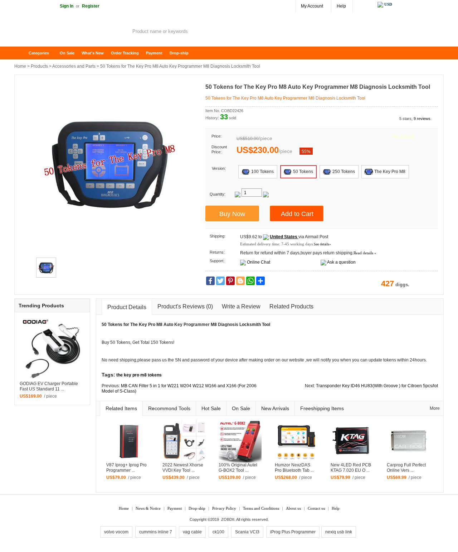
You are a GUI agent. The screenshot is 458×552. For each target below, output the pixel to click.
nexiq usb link (338, 531)
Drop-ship (179, 53)
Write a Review (241, 306)
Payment (154, 53)
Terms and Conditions (261, 508)
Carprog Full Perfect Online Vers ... (406, 467)
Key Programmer (192, 324)
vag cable (192, 531)
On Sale (67, 53)
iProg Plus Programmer (293, 531)
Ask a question (341, 262)
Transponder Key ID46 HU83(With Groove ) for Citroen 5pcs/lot (377, 385)
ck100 (218, 531)
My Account (312, 6)
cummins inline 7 (155, 531)
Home (23, 53)
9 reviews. (423, 118)
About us (293, 508)
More (435, 408)
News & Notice (148, 508)
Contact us (316, 508)
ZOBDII (227, 519)
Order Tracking (125, 53)
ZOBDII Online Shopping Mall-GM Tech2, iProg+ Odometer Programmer (71, 32)
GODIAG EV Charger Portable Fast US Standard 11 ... (49, 386)
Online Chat (258, 262)
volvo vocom (116, 531)
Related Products (291, 306)
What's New (93, 53)
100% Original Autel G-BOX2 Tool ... (238, 467)
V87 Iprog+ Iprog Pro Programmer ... (126, 467)
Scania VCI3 (247, 531)
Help (341, 6)
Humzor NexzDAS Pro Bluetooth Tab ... (294, 467)
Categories (39, 53)
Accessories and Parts (74, 66)
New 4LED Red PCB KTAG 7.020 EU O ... (351, 467)
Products (39, 66)
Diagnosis (228, 324)
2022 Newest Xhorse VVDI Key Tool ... (182, 467)
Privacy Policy (224, 508)
